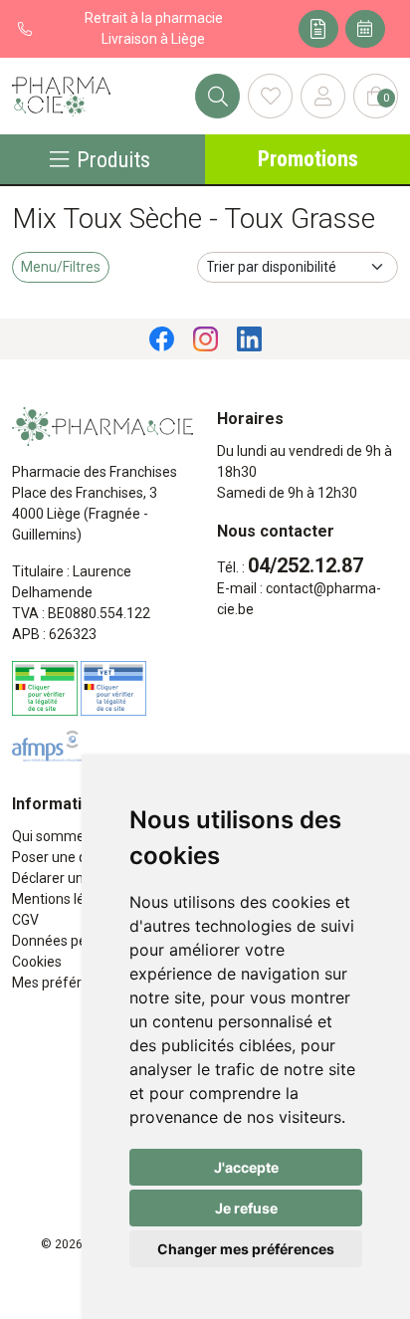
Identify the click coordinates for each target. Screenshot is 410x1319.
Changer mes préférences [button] (245, 1248)
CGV (25, 920)
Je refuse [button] (246, 1208)
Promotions (308, 158)
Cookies (37, 962)
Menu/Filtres (61, 267)
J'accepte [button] (246, 1167)
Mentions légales (65, 899)
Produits (113, 159)
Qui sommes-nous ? (74, 836)
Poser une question (72, 857)
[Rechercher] (217, 96)
